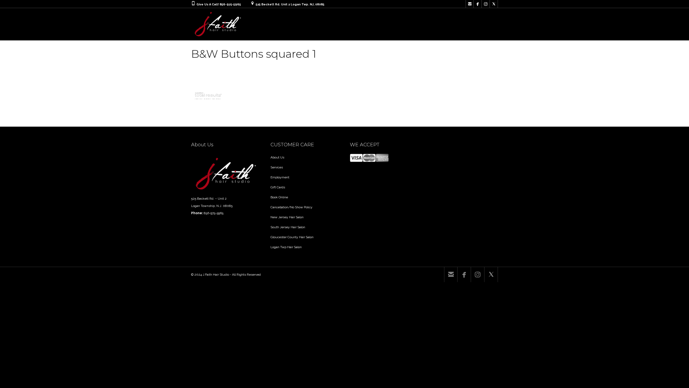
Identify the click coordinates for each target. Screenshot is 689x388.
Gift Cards (277, 187)
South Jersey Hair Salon (287, 227)
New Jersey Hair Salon (287, 217)
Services (276, 167)
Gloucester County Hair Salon (292, 237)
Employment (279, 177)
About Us (277, 157)
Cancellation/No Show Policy (291, 207)
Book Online (279, 197)
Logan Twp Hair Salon (286, 247)
